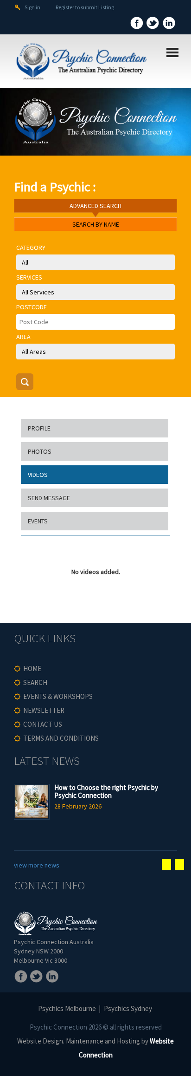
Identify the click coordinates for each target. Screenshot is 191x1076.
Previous (166, 864)
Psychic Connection (58, 1027)
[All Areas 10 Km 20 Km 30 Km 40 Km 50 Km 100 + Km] (95, 351)
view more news (36, 865)
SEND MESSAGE (49, 498)
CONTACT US (42, 724)
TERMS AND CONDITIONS (61, 738)
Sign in (32, 7)
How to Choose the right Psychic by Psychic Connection (106, 791)
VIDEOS (38, 474)
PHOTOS (39, 451)
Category (30, 247)
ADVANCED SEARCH (95, 206)
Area (23, 337)
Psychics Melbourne (67, 1008)
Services (29, 277)
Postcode (31, 307)
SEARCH (35, 682)
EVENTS (38, 521)
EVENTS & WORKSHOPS (58, 696)
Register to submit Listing (85, 7)
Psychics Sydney (128, 1008)
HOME (32, 668)
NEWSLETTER (43, 710)
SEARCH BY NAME (95, 224)
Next (179, 864)
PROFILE (39, 428)
